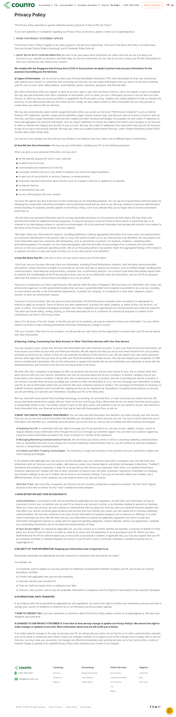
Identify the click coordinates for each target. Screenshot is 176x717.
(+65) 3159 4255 (25, 673)
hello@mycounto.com (28, 679)
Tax (111, 686)
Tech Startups (87, 677)
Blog (141, 677)
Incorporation (115, 673)
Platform (56, 682)
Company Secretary (118, 677)
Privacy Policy (71, 707)
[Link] (19, 5)
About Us (56, 673)
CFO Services (115, 682)
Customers (143, 673)
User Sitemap (85, 707)
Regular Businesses (90, 673)
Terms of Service (55, 707)
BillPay (113, 691)
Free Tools (143, 682)
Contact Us (57, 677)
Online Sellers (87, 682)
